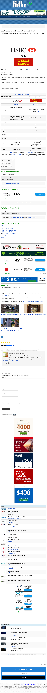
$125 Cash (10, 568)
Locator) (37, 111)
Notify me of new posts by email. (9, 406)
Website (3, 398)
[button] (23, 174)
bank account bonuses (27, 301)
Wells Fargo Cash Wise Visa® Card (16, 217)
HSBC (11, 152)
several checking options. (16, 155)
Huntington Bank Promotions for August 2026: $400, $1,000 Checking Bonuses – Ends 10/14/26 (11, 330)
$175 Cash (10, 572)
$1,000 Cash (11, 577)
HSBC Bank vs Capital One (8, 231)
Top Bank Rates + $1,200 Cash (14, 518)
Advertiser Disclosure (41, 34)
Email (3, 393)
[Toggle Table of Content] (12, 160)
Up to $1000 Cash (12, 545)
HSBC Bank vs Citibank (7, 228)
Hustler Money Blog (23, 4)
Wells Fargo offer (15, 202)
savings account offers (38, 301)
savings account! (6, 295)
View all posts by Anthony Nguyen (10, 360)
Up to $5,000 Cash (12, 512)
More (13, 345)
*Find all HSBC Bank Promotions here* (23, 94)
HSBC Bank (16, 104)
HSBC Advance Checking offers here (12, 183)
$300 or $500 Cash (12, 560)
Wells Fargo (36, 104)
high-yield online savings (16, 154)
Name (3, 389)
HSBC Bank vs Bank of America (9, 233)
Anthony (20, 358)
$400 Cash (10, 541)
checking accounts (31, 69)
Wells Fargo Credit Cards (7, 165)
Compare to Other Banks (7, 166)
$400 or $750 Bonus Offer (13, 557)
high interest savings (29, 72)
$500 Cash (10, 531)
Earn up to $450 (11, 526)
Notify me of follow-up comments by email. (11, 403)
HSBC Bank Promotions (6, 162)
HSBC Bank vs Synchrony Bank (9, 230)
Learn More (13, 630)
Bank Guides (7, 348)
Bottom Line (4, 168)
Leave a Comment (42, 41)
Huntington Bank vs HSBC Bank (9, 235)
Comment (4, 377)
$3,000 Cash (11, 522)
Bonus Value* (7, 654)
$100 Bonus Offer (12, 553)
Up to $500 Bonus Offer (13, 549)
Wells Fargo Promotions (7, 163)
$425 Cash (10, 564)
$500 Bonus (10, 535)
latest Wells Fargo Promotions (28, 202)
